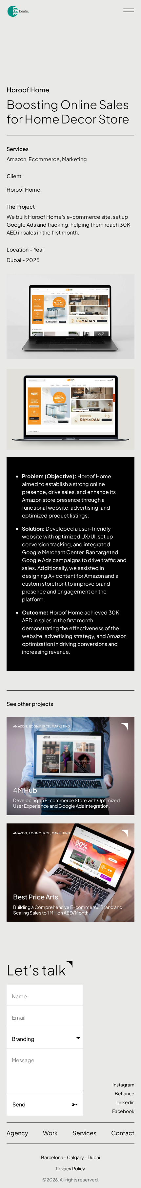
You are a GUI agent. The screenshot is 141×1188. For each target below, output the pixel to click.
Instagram (123, 1084)
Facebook (123, 1111)
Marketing (74, 159)
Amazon (16, 159)
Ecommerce (44, 159)
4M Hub (25, 790)
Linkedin (125, 1102)
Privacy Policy (70, 1168)
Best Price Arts (35, 897)
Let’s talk (36, 970)
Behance (124, 1093)
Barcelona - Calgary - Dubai (70, 1157)
